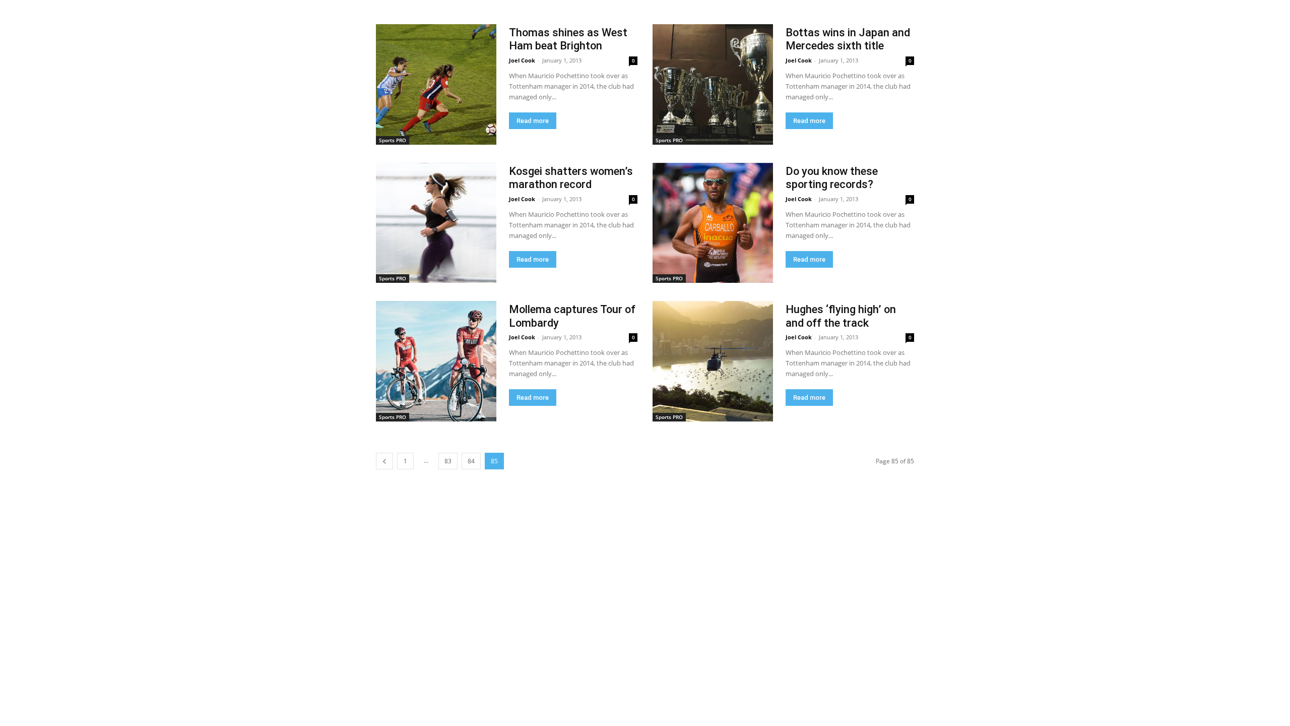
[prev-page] (384, 461)
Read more (533, 121)
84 (471, 461)
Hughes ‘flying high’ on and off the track (841, 316)
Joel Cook (522, 60)
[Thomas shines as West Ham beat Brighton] (436, 84)
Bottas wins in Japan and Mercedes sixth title (848, 39)
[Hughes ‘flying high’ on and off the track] (713, 361)
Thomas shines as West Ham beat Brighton (568, 39)
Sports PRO (392, 140)
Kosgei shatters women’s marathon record (571, 178)
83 (448, 461)
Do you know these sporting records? (832, 178)
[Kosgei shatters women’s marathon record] (436, 223)
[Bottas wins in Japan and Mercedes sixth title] (713, 84)
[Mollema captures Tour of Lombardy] (436, 361)
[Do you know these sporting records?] (713, 223)
